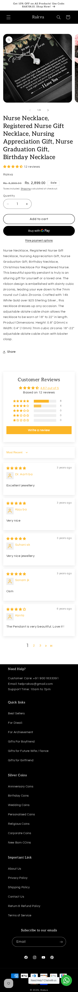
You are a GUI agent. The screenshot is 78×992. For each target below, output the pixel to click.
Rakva (44, 990)
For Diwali (15, 722)
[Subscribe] (61, 942)
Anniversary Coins (20, 786)
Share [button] (11, 351)
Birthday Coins (18, 795)
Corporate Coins (19, 833)
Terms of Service (19, 915)
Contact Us (16, 896)
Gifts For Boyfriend (21, 741)
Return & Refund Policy (24, 906)
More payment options (39, 240)
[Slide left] (30, 110)
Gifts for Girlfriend (21, 760)
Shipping (26, 189)
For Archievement (20, 732)
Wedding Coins (18, 805)
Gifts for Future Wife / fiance (28, 750)
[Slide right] (48, 110)
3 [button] (40, 645)
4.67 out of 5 (49, 388)
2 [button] (34, 645)
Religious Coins (18, 823)
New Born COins (19, 842)
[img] (16, 468)
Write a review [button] (39, 430)
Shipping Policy (19, 887)
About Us (14, 868)
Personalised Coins (21, 814)
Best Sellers (16, 713)
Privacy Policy (18, 877)
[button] (8, 17)
